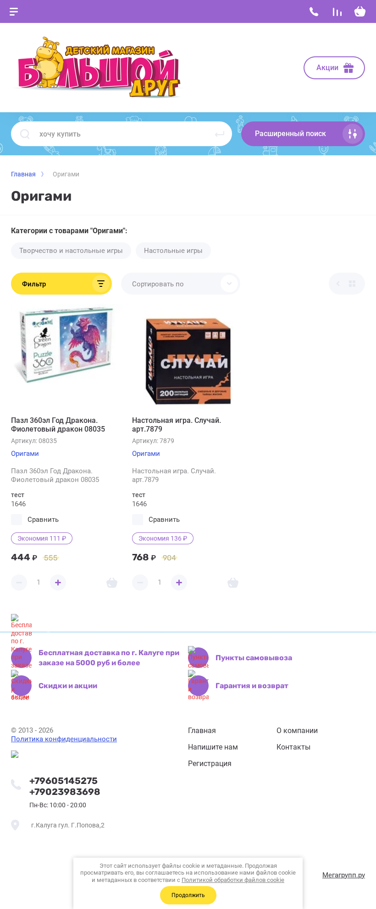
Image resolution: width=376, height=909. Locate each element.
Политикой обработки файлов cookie (233, 879)
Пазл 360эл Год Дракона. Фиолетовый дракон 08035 (58, 424)
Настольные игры (173, 250)
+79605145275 (63, 780)
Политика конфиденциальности (64, 739)
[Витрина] (352, 284)
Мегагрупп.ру (343, 875)
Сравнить (43, 519)
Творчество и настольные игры (71, 250)
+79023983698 (64, 791)
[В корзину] (112, 583)
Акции (327, 67)
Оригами (25, 453)
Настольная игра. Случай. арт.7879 (176, 424)
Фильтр (34, 284)
